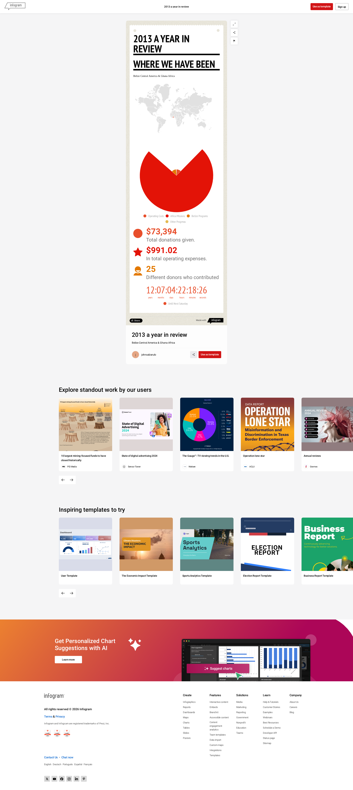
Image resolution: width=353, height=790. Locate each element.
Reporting (241, 712)
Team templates (218, 734)
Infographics (189, 702)
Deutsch (57, 764)
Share (137, 320)
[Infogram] (14, 7)
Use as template (322, 6)
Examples (268, 712)
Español (78, 764)
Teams (239, 733)
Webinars (267, 717)
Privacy (60, 716)
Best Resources (271, 722)
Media (239, 702)
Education (241, 727)
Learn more (68, 659)
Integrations (215, 750)
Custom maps (217, 745)
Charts (186, 722)
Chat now (67, 757)
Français (88, 764)
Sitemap (267, 743)
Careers (293, 707)
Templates (215, 755)
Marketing (241, 707)
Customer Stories (271, 707)
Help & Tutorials (270, 702)
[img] (178, 172)
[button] (173, 117)
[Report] (234, 41)
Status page (269, 738)
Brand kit (214, 712)
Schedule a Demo (272, 727)
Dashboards (189, 712)
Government (242, 717)
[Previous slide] (63, 479)
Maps (186, 717)
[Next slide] (71, 479)
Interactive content (219, 702)
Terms (48, 716)
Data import (215, 739)
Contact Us (51, 757)
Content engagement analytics (216, 726)
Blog (292, 712)
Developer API (270, 733)
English (47, 764)
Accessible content (219, 717)
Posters (187, 738)
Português (68, 764)
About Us (294, 702)
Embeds (214, 707)
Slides (186, 733)
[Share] (234, 32)
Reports (187, 707)
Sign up (342, 6)
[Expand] (234, 24)
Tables (186, 727)
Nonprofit (240, 722)
